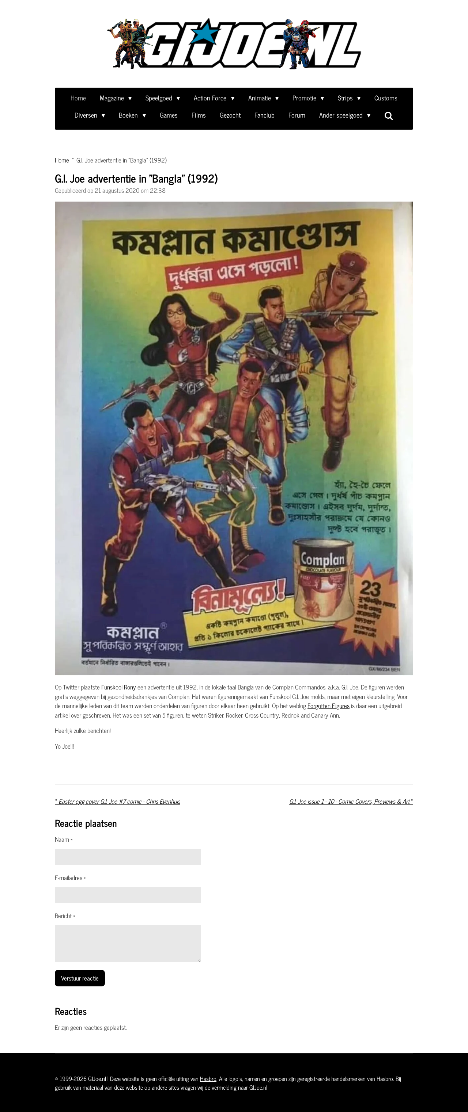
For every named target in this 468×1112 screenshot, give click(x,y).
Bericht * (65, 916)
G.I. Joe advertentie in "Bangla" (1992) (121, 160)
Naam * (64, 839)
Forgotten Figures (328, 705)
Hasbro (208, 1078)
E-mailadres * (70, 878)
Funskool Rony (118, 687)
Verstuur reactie (80, 978)
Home (62, 160)
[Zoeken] (389, 115)
